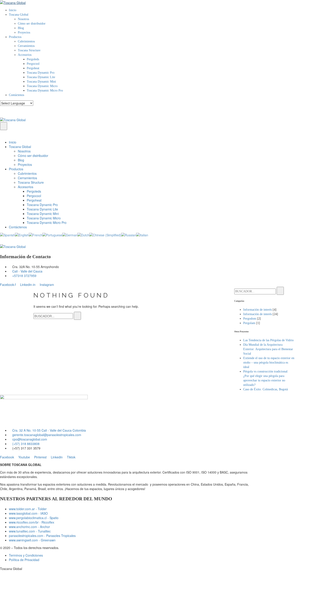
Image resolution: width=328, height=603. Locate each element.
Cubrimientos (26, 41)
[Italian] (142, 234)
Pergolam (249, 323)
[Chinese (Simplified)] (105, 234)
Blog (21, 28)
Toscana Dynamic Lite (41, 77)
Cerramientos (26, 46)
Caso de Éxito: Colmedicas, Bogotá (265, 389)
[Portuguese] (52, 234)
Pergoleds (33, 59)
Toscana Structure (29, 50)
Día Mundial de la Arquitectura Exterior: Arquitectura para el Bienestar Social (268, 349)
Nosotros (23, 19)
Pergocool (33, 63)
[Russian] (128, 234)
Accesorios (24, 54)
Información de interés (257, 309)
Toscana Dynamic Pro (40, 72)
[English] (22, 234)
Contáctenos (16, 95)
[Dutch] (83, 234)
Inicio (12, 10)
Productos (15, 37)
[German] (69, 234)
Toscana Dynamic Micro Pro (45, 90)
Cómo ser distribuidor (32, 23)
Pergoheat (33, 68)
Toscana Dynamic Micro (42, 86)
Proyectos (24, 32)
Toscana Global (18, 14)
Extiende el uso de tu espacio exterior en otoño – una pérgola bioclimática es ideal (268, 362)
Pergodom (249, 318)
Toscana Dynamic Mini (41, 81)
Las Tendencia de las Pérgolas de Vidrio (268, 340)
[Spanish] (7, 234)
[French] (35, 234)
